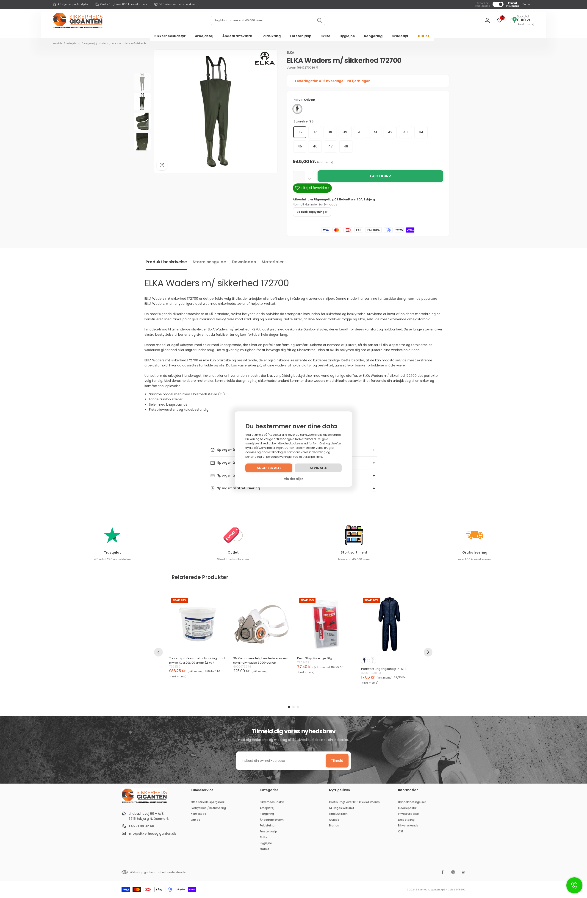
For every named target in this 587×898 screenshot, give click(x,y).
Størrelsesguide (209, 262)
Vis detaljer (293, 479)
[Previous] (158, 652)
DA (524, 4)
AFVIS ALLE (318, 468)
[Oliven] (297, 109)
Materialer (273, 262)
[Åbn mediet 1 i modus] (215, 111)
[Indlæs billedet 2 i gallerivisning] (142, 101)
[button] (521, 20)
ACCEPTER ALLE (269, 468)
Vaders (103, 43)
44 (421, 132)
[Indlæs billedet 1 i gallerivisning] (142, 82)
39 (345, 132)
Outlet (233, 552)
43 (405, 132)
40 (360, 132)
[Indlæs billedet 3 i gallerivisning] (142, 121)
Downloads (244, 262)
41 (375, 132)
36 (300, 132)
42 (390, 132)
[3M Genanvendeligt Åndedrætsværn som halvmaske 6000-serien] (261, 624)
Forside (57, 43)
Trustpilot (112, 552)
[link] (71, 4)
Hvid (372, 660)
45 (300, 146)
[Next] (428, 652)
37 (315, 132)
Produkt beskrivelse (166, 262)
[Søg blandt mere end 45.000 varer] (319, 20)
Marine (364, 660)
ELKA (290, 52)
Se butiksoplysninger (311, 212)
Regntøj (89, 43)
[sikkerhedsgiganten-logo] (144, 802)
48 (346, 146)
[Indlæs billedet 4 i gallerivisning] (142, 141)
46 (315, 146)
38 (330, 132)
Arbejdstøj (73, 43)
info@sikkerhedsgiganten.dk (152, 833)
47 (330, 146)
